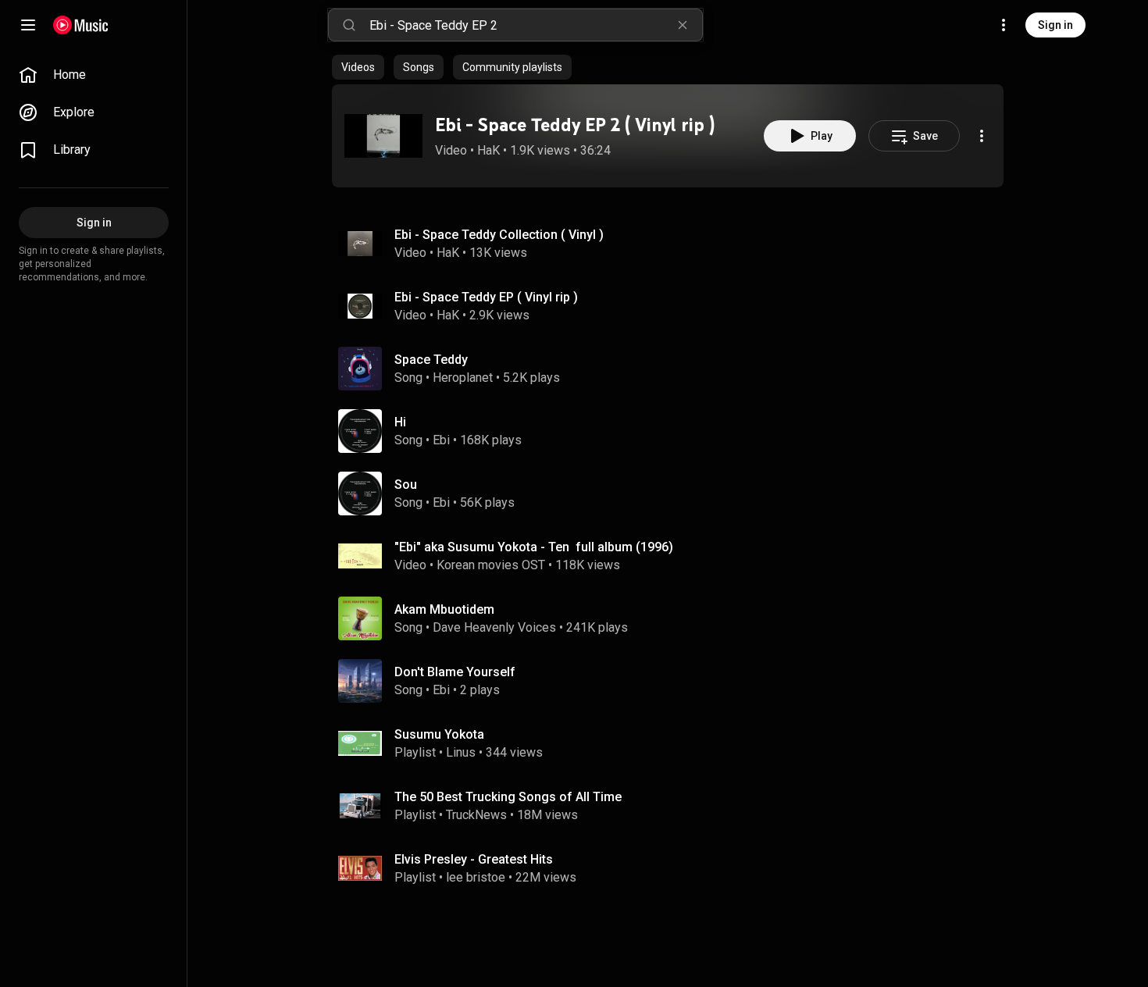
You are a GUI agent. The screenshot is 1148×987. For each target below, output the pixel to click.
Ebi (441, 440)
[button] (383, 136)
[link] (93, 75)
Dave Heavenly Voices (494, 627)
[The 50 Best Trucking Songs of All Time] (674, 806)
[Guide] (28, 25)
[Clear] (682, 24)
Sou (405, 484)
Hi (400, 422)
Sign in (1055, 25)
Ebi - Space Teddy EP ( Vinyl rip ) (486, 297)
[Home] (81, 25)
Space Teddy (431, 359)
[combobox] (535, 25)
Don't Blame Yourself (454, 672)
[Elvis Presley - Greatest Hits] (674, 868)
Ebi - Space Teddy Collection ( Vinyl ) (499, 234)
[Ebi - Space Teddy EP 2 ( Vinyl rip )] (383, 136)
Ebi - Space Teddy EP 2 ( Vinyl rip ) (575, 124)
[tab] (358, 67)
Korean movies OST (491, 565)
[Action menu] (981, 135)
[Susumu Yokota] (674, 743)
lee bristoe (475, 877)
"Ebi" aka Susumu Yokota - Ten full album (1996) (533, 547)
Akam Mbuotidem (444, 609)
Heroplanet (463, 377)
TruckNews (476, 814)
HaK (488, 150)
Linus (461, 752)
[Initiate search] (349, 24)
